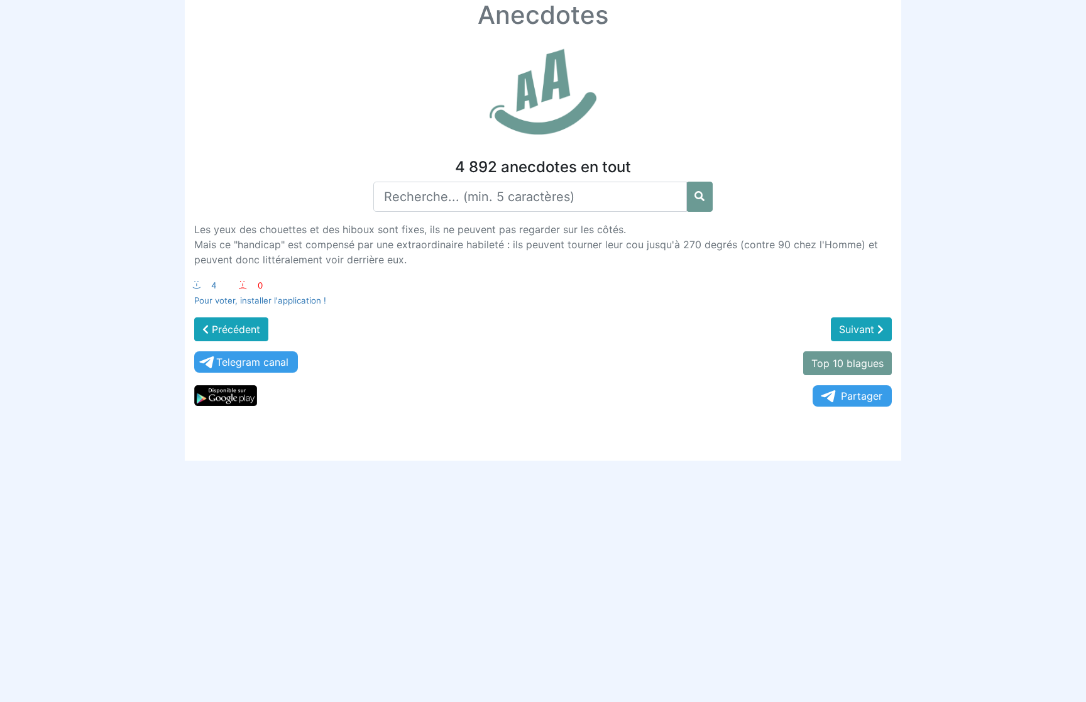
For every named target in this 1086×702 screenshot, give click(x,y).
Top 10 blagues (847, 363)
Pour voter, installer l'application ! (260, 300)
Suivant (858, 329)
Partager (861, 396)
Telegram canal (252, 362)
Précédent (234, 329)
